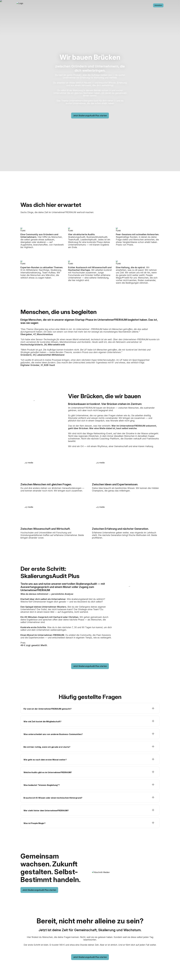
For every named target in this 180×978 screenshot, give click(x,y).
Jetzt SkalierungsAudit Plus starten (90, 115)
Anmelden (158, 5)
